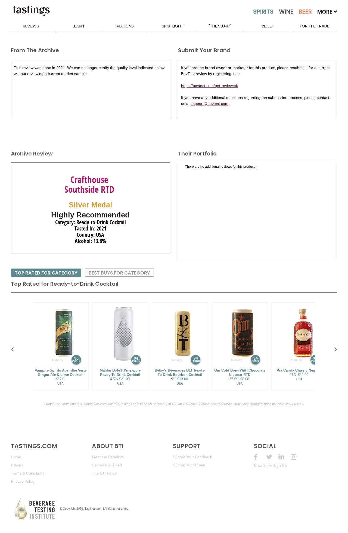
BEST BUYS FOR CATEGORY (119, 273)
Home (16, 457)
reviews (31, 26)
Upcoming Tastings (297, 457)
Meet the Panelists (108, 457)
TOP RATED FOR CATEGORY (46, 273)
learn (78, 26)
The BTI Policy (104, 473)
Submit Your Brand (189, 465)
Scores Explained (107, 465)
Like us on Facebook (260, 457)
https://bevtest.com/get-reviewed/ (209, 85)
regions (125, 26)
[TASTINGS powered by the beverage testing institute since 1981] (31, 13)
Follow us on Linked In (284, 457)
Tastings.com (93, 508)
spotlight (172, 26)
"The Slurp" (220, 26)
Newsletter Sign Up (270, 465)
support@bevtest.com (209, 103)
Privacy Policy (23, 481)
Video (267, 26)
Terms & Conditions (27, 473)
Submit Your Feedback (192, 457)
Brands (17, 465)
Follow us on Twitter (272, 457)
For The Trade (314, 26)
